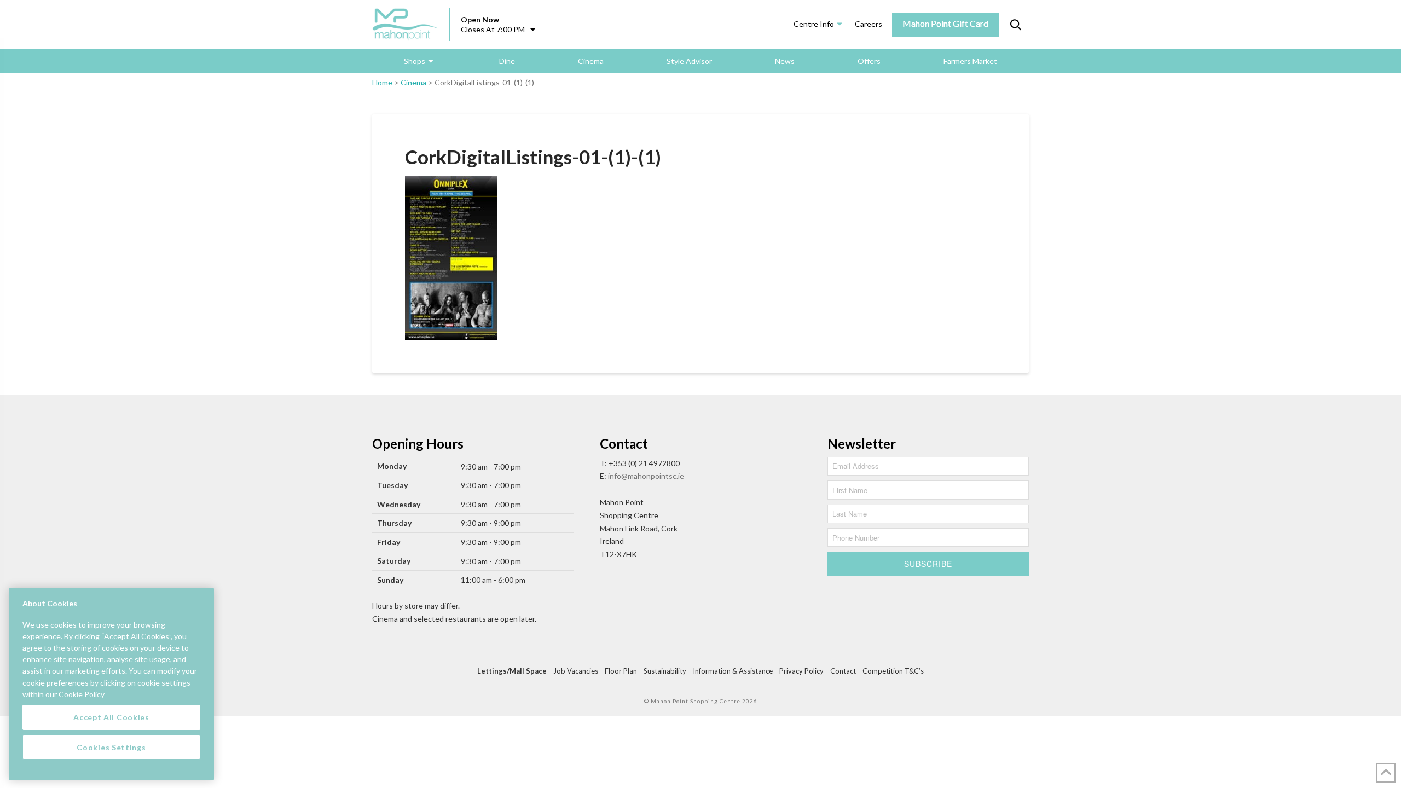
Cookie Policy (82, 693)
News (785, 61)
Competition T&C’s (893, 671)
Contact (843, 671)
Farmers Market (970, 61)
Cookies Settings (111, 746)
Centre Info (814, 23)
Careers (868, 23)
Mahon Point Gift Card (945, 23)
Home (382, 82)
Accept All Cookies (111, 717)
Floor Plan (621, 671)
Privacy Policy (801, 671)
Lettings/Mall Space (512, 671)
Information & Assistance (733, 671)
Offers (869, 61)
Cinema (591, 61)
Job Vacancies (575, 671)
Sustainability (665, 671)
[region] (111, 684)
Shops (414, 61)
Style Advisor (689, 61)
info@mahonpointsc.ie (646, 475)
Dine (507, 61)
